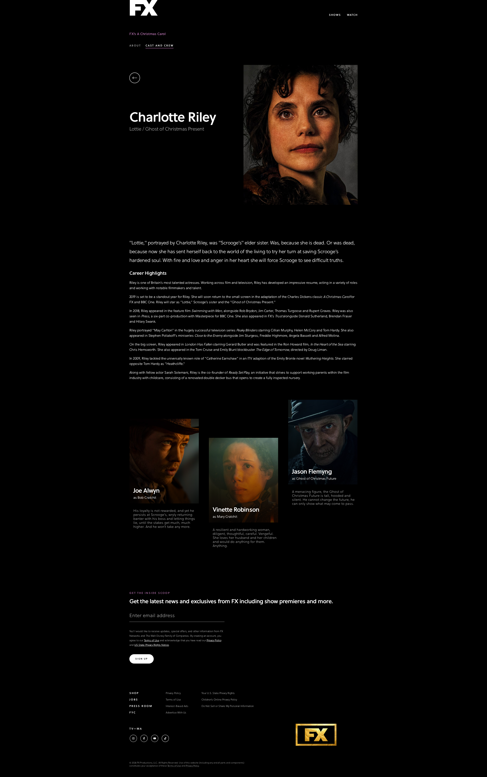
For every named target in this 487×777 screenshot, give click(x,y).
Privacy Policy (214, 640)
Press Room (140, 706)
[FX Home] (143, 9)
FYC (132, 712)
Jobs (133, 699)
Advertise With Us (176, 712)
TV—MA (135, 729)
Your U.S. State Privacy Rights (218, 693)
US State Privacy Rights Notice (151, 645)
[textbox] (176, 617)
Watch (352, 15)
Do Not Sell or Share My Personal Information (227, 706)
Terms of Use (151, 640)
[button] (186, 78)
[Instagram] (133, 738)
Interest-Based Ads (177, 706)
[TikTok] (165, 738)
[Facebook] (144, 738)
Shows (335, 15)
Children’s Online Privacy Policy (219, 699)
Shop (134, 693)
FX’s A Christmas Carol (147, 34)
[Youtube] (155, 738)
